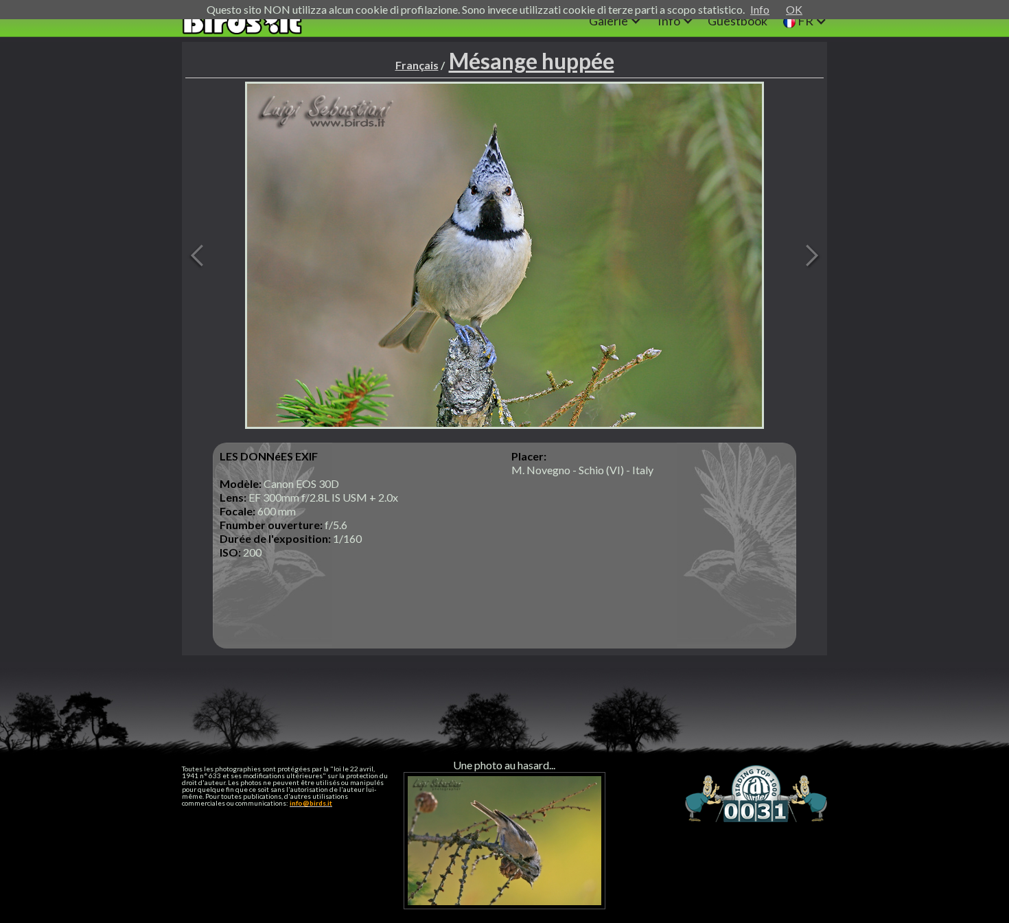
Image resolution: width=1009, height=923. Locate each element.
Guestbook (737, 20)
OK (794, 9)
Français (417, 64)
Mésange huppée (531, 60)
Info (759, 9)
